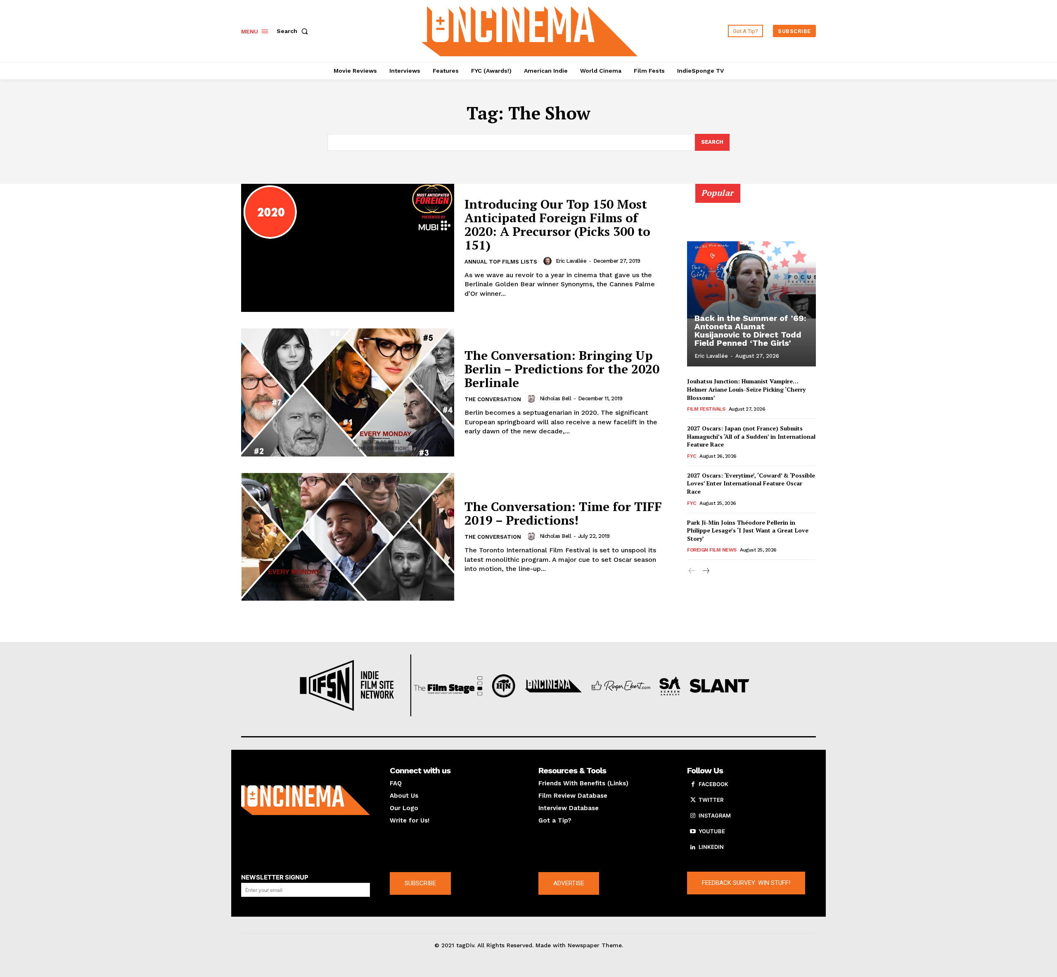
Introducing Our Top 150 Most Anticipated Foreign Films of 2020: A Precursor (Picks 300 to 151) (557, 224)
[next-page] (705, 571)
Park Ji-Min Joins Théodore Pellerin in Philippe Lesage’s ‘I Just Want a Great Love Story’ (747, 530)
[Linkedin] (693, 847)
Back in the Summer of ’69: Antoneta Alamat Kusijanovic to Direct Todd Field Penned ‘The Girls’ (750, 330)
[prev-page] (692, 571)
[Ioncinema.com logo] (305, 800)
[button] (294, 31)
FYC (691, 456)
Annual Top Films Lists (501, 262)
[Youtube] (693, 831)
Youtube (712, 831)
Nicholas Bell (555, 398)
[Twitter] (693, 800)
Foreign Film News (712, 550)
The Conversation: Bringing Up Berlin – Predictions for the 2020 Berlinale (562, 369)
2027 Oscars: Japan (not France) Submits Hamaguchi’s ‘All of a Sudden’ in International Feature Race (751, 436)
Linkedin (711, 847)
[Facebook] (693, 784)
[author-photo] (548, 261)
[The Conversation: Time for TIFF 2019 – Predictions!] (347, 537)
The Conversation (493, 399)
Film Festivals (706, 409)
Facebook (713, 784)
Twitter (711, 799)
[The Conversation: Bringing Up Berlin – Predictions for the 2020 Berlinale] (347, 392)
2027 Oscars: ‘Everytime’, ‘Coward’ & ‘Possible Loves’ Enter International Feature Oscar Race (751, 483)
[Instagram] (693, 816)
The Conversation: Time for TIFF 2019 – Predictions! (563, 513)
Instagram (715, 815)
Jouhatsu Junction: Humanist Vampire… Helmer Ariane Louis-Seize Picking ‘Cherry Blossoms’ (746, 389)
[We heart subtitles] (529, 30)
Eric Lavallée (571, 261)
